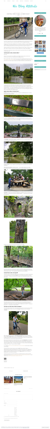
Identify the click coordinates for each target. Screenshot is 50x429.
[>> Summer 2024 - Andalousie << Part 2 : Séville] (44, 50)
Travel (22, 12)
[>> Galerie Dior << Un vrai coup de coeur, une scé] (36, 42)
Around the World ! (17, 12)
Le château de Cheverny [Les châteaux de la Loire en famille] (18, 384)
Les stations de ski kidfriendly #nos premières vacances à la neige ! (28, 377)
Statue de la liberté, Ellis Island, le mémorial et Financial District (21, 354)
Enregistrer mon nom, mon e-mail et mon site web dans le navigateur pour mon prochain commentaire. (15, 411)
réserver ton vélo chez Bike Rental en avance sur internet (17, 345)
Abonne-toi (35, 64)
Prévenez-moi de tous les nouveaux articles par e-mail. (11, 418)
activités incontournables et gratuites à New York (15, 355)
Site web (5, 405)
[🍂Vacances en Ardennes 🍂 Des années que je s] (36, 46)
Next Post (31, 388)
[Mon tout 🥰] (44, 46)
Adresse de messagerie (5, 403)
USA (13, 367)
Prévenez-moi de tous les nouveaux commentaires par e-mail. (12, 416)
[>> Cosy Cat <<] (44, 42)
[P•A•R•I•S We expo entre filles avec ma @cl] (40, 42)
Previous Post (6, 388)
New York (8, 367)
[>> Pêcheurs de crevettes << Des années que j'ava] (40, 50)
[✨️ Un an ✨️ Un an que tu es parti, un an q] (40, 46)
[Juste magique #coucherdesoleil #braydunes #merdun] (36, 50)
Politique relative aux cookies (26, 427)
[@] (37, 39)
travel (11, 367)
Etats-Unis (5, 367)
